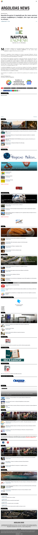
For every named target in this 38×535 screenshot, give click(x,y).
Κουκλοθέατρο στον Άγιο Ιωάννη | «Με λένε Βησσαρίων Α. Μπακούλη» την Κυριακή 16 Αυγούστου (19, 429)
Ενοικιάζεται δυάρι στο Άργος (9, 328)
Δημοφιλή (7, 282)
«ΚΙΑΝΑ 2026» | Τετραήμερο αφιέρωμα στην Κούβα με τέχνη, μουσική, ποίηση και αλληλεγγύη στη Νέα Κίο (20, 425)
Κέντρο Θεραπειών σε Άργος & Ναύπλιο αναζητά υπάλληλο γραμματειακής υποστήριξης (17, 320)
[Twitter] (11, 90)
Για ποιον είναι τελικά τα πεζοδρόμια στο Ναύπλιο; (12, 274)
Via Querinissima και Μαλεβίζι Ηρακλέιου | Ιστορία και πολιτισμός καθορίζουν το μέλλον (18, 489)
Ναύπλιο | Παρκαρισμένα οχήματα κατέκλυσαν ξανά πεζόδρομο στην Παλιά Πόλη (16, 270)
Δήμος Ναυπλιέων (30, 88)
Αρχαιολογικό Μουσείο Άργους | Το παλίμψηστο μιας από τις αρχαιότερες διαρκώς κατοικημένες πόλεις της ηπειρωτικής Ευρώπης (20, 213)
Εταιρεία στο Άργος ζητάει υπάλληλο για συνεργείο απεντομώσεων (15, 332)
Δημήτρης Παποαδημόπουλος (21, 88)
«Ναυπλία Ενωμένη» (4, 13)
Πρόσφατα (18, 282)
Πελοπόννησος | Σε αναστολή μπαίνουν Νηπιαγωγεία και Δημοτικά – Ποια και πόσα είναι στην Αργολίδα (20, 457)
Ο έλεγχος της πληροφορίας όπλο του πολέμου (8, 497)
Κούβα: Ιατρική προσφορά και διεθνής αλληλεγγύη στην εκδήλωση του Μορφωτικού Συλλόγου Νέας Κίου (19, 417)
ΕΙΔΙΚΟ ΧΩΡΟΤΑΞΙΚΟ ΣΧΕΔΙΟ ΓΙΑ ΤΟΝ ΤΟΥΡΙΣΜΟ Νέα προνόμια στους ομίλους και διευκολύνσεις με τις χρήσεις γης (20, 139)
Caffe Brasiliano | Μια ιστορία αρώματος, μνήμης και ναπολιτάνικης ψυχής (16, 242)
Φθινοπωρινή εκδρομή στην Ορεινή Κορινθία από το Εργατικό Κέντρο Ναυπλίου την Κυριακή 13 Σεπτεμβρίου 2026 (21, 131)
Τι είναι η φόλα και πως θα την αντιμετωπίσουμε (12, 284)
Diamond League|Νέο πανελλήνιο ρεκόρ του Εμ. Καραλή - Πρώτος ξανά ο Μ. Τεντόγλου (17, 393)
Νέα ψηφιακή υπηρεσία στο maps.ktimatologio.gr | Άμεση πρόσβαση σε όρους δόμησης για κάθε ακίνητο (20, 288)
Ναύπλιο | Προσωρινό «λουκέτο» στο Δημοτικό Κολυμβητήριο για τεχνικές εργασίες (17, 401)
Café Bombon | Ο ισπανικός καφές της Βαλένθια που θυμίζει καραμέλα (15, 238)
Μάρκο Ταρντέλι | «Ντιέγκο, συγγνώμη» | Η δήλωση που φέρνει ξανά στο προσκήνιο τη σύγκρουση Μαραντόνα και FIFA (21, 406)
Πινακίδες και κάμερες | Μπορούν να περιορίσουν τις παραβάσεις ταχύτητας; (16, 266)
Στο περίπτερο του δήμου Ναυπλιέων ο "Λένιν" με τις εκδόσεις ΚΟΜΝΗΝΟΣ (15, 168)
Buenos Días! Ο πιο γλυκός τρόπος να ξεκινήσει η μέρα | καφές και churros (15, 234)
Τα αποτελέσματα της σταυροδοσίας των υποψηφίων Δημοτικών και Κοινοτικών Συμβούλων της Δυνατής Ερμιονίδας (20, 293)
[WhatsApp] (15, 90)
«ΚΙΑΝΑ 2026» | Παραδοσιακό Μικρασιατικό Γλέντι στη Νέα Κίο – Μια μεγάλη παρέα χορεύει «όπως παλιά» (20, 421)
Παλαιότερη (35, 116)
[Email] (17, 90)
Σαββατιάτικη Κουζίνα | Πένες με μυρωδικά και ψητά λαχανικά (10, 500)
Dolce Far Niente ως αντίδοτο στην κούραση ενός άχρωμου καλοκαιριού (14, 127)
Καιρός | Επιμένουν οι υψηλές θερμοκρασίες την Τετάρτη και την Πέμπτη (14, 477)
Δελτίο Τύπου (13, 88)
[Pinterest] (13, 90)
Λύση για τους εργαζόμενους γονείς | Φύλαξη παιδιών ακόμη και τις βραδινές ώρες (17, 324)
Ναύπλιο (35, 88)
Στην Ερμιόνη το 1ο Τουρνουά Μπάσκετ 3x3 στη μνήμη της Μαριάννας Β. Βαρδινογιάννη (18, 397)
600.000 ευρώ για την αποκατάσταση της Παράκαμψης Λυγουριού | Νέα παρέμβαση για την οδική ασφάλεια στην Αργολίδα (20, 279)
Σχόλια (31, 282)
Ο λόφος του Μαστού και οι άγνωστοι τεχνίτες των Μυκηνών (14, 204)
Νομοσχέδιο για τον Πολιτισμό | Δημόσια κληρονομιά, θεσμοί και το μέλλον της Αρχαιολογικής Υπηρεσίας (20, 208)
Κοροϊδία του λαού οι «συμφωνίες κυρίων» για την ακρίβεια (10, 503)
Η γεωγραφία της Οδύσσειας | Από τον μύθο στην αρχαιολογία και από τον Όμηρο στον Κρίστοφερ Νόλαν (19, 200)
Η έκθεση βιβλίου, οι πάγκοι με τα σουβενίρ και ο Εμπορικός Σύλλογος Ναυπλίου (16, 461)
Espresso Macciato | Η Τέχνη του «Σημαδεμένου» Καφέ (13, 246)
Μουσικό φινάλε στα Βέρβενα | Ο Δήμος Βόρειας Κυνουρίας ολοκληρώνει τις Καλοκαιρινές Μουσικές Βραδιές (21, 481)
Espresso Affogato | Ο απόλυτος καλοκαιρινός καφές (13, 250)
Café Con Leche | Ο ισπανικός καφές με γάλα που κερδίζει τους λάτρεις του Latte (13, 506)
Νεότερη (2, 116)
